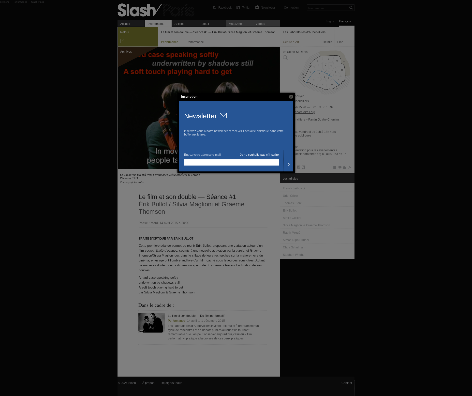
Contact (346, 383)
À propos (148, 383)
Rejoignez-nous (171, 383)
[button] (291, 97)
